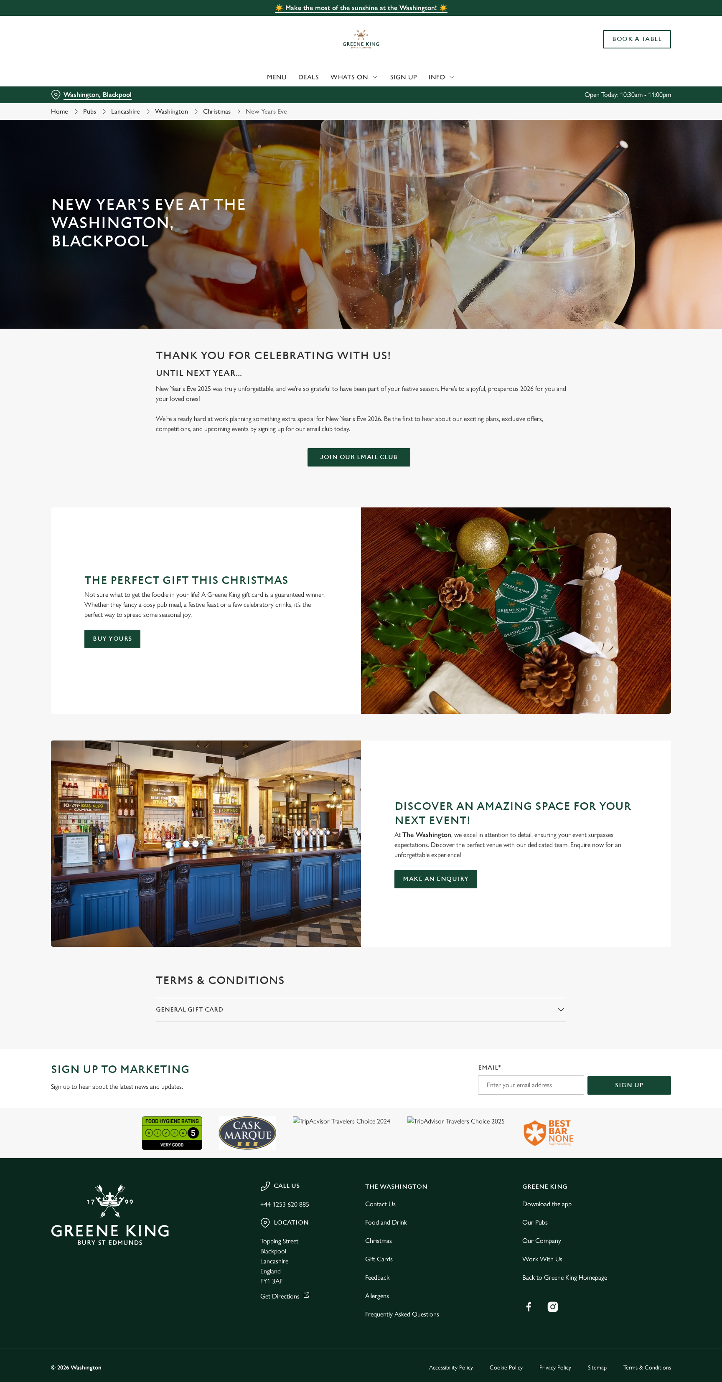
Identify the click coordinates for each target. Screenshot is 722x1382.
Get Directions (280, 1296)
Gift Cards (379, 1259)
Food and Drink (386, 1222)
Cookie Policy (506, 1367)
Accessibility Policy (451, 1367)
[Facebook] (528, 1307)
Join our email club (359, 457)
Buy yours (112, 638)
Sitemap (597, 1367)
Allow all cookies (635, 21)
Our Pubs (535, 1222)
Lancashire (125, 111)
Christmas (217, 111)
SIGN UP (629, 1085)
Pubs (89, 111)
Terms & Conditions (647, 1367)
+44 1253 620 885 (284, 1204)
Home (59, 111)
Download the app (547, 1204)
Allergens (377, 1296)
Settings (445, 77)
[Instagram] (553, 1307)
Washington (171, 111)
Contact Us (380, 1204)
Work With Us (542, 1259)
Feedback (377, 1277)
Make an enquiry (436, 878)
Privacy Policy (555, 1367)
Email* (489, 1067)
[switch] (257, 77)
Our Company (541, 1241)
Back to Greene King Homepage (564, 1277)
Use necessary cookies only (635, 49)
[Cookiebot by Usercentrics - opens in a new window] (70, 77)
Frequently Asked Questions (402, 1314)
